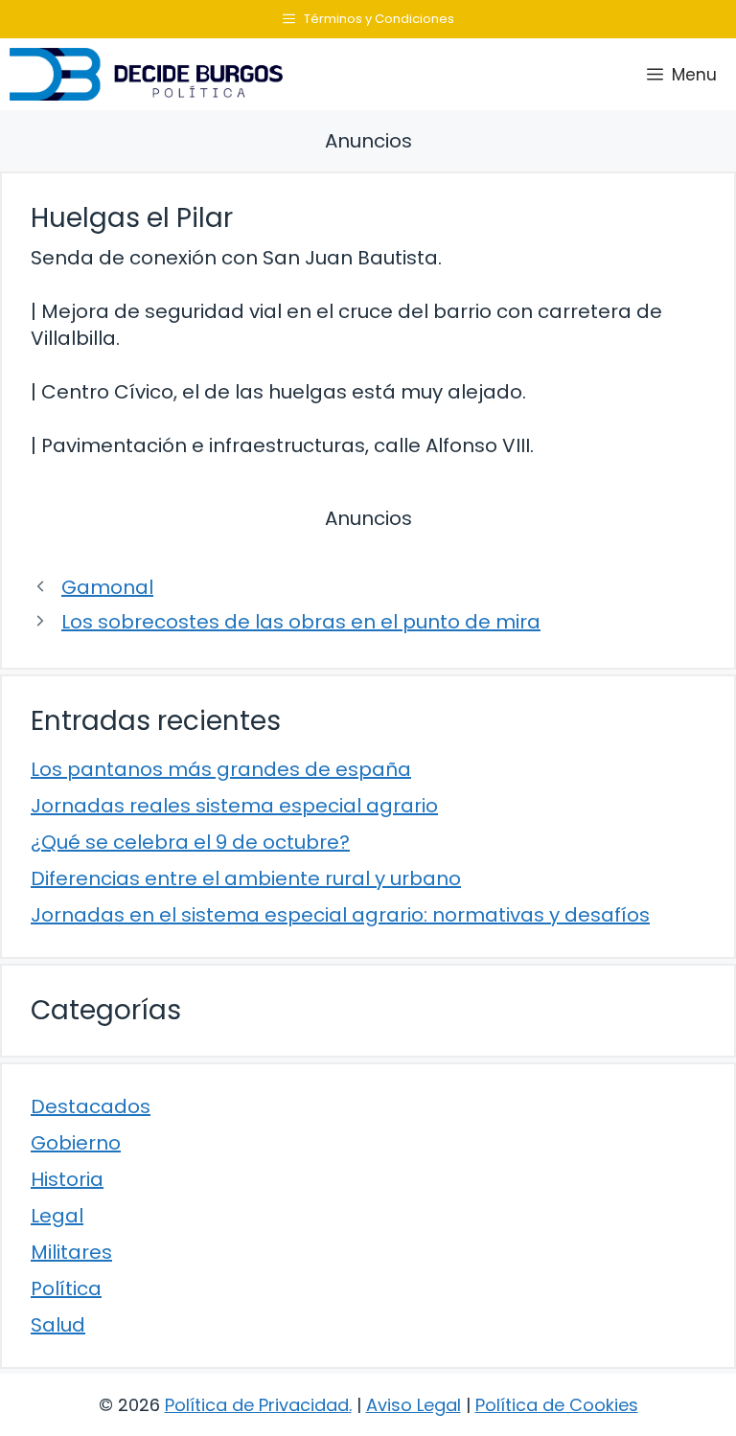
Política (66, 1288)
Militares (71, 1252)
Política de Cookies (556, 1405)
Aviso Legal (413, 1405)
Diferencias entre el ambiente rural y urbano (246, 878)
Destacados (90, 1106)
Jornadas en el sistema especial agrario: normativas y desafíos (340, 914)
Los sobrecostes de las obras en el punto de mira (300, 621)
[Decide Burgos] (146, 74)
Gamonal (107, 587)
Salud (58, 1324)
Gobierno (76, 1142)
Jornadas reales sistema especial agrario (234, 805)
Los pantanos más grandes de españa (221, 769)
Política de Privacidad (257, 1405)
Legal (57, 1215)
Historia (67, 1179)
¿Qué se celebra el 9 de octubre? (190, 842)
